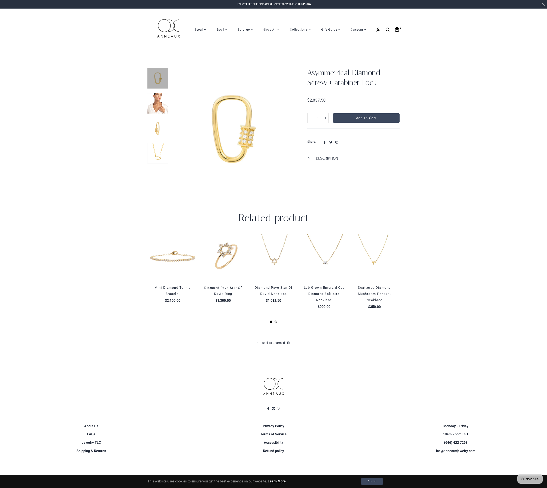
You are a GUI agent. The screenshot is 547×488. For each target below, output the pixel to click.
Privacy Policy (273, 426)
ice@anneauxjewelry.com (455, 451)
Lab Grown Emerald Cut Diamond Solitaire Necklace (324, 294)
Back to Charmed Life (275, 343)
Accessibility (273, 443)
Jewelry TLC (91, 443)
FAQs (91, 434)
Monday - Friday (455, 426)
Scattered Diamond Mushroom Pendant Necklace (374, 294)
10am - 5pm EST (456, 434)
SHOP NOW (304, 4)
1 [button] (271, 322)
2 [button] (276, 322)
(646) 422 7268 (456, 443)
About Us (91, 426)
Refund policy (273, 451)
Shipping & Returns (91, 451)
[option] (172, 276)
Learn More (277, 481)
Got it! (372, 481)
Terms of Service (273, 434)
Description (326, 158)
